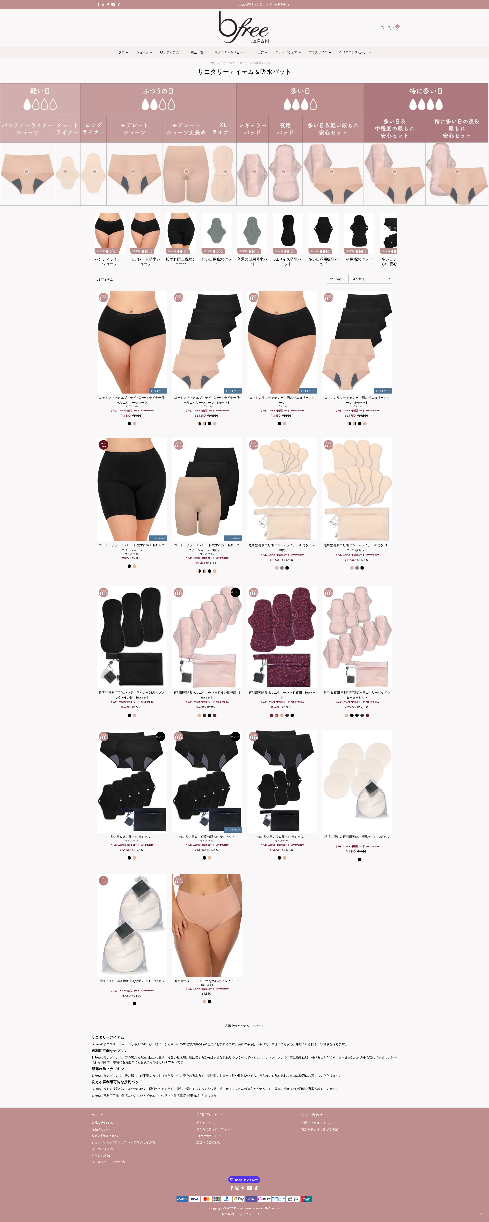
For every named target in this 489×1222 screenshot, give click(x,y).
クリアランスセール (353, 52)
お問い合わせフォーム (316, 1123)
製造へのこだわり (208, 1142)
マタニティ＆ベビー (229, 52)
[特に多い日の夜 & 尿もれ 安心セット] (282, 781)
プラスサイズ (318, 52)
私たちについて (207, 1123)
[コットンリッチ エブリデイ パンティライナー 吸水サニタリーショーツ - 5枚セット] (207, 342)
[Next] (312, 4)
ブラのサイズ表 (102, 1149)
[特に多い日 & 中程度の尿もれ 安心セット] (207, 781)
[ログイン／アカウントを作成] (389, 28)
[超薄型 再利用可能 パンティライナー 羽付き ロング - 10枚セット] (357, 489)
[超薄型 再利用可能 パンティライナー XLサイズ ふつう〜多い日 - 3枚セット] (132, 637)
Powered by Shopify (266, 1208)
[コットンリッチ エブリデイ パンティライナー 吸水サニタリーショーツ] (132, 342)
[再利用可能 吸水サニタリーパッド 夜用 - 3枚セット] (282, 637)
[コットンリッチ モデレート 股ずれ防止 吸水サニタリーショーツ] (132, 489)
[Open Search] (382, 28)
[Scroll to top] (481, 1214)
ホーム (216, 63)
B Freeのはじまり (208, 1135)
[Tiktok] (119, 4)
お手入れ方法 (101, 1155)
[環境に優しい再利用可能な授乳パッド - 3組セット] (357, 781)
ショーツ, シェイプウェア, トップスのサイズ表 (123, 1142)
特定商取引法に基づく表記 (319, 1129)
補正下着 (197, 52)
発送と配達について (105, 1135)
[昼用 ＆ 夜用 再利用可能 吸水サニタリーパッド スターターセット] (357, 637)
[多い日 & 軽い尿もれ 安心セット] (132, 781)
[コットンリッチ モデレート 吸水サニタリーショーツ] (282, 342)
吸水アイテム (170, 52)
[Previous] (176, 4)
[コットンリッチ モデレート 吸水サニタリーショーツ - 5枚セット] (357, 342)
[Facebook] (98, 4)
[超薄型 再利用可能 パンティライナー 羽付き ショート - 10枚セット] (282, 489)
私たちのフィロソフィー (213, 1129)
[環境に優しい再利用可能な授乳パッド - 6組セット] (132, 925)
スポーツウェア (286, 52)
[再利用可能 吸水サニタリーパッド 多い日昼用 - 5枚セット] (207, 637)
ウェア (259, 52)
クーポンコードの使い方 (244, 4)
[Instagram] (103, 4)
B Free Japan (242, 1208)
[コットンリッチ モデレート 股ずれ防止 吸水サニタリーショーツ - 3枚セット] (207, 489)
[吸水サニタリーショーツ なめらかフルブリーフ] (207, 925)
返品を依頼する (102, 1123)
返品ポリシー (101, 1129)
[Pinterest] (108, 4)
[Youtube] (113, 4)
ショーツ (142, 52)
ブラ (121, 52)
